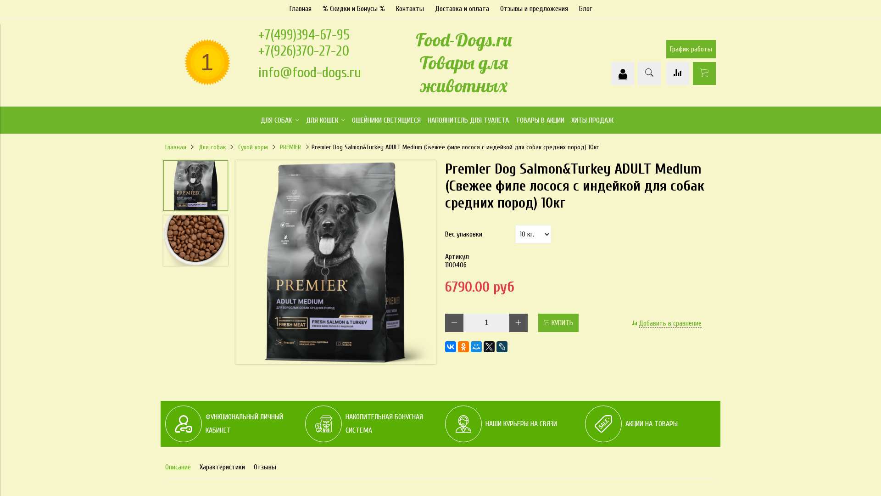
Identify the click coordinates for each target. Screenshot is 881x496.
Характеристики (222, 467)
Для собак (212, 147)
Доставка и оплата (462, 9)
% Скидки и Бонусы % (354, 9)
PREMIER (290, 147)
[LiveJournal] (501, 346)
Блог (585, 9)
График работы (691, 49)
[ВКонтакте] (450, 346)
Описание (178, 467)
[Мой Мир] (476, 346)
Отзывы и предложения (534, 9)
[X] (489, 346)
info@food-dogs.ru (309, 72)
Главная (301, 9)
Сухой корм (253, 147)
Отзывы (265, 467)
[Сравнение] (677, 73)
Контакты (410, 9)
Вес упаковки (463, 234)
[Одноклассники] (463, 346)
